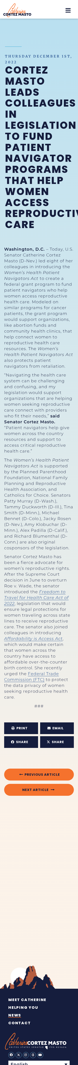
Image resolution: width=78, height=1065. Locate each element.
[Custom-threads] (33, 1055)
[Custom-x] (19, 1055)
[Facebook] (11, 1055)
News (14, 1015)
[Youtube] (40, 1055)
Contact (19, 1023)
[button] (68, 10)
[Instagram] (26, 1055)
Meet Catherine (27, 999)
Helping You (23, 1007)
